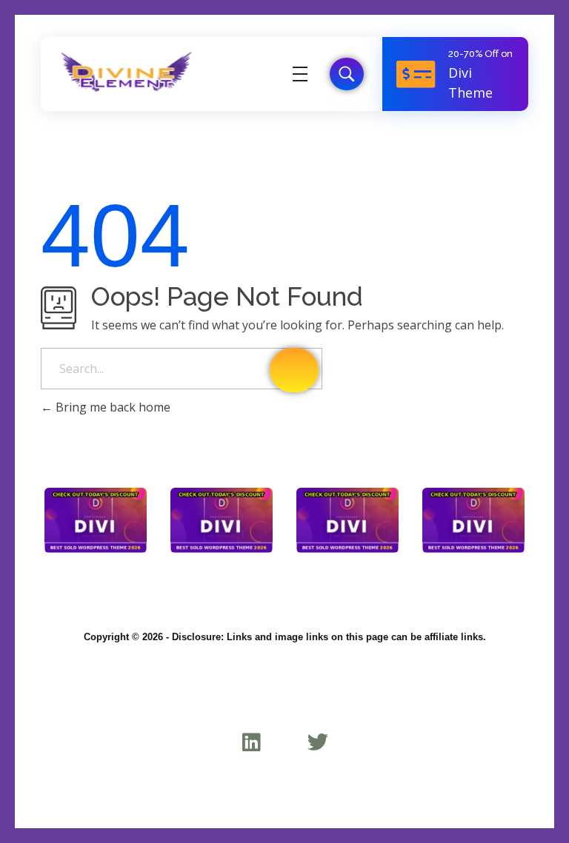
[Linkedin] (251, 742)
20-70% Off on (480, 53)
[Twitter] (317, 742)
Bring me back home (111, 407)
